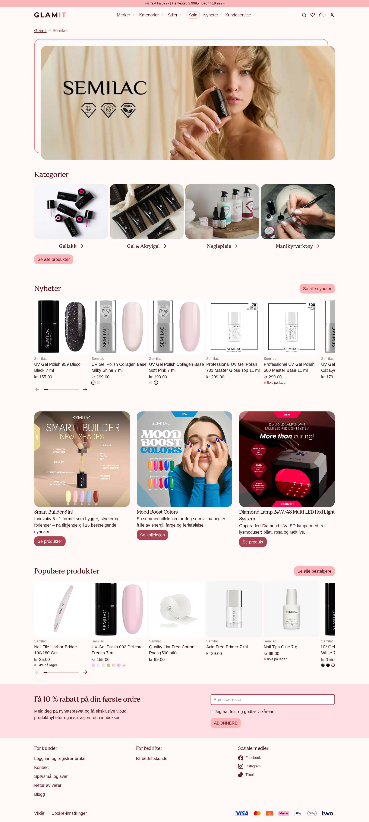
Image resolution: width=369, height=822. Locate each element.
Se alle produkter (54, 259)
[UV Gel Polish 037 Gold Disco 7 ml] (108, 665)
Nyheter (210, 15)
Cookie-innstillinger (69, 813)
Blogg (39, 794)
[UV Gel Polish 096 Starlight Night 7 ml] (323, 665)
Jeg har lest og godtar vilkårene (244, 711)
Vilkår (39, 813)
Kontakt (41, 767)
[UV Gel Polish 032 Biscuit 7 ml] (114, 665)
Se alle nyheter (317, 288)
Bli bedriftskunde (151, 758)
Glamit (40, 30)
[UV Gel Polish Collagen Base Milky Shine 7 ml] (93, 382)
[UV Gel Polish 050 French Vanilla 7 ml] (103, 665)
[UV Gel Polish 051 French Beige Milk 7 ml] (98, 665)
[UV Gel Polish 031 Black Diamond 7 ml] (328, 665)
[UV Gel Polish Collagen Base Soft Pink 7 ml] (98, 382)
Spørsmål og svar (51, 776)
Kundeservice (238, 15)
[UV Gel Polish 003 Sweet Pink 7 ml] (119, 665)
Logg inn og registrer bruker (60, 758)
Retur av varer (48, 785)
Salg (193, 15)
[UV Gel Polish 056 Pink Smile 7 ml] (93, 665)
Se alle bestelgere (314, 571)
